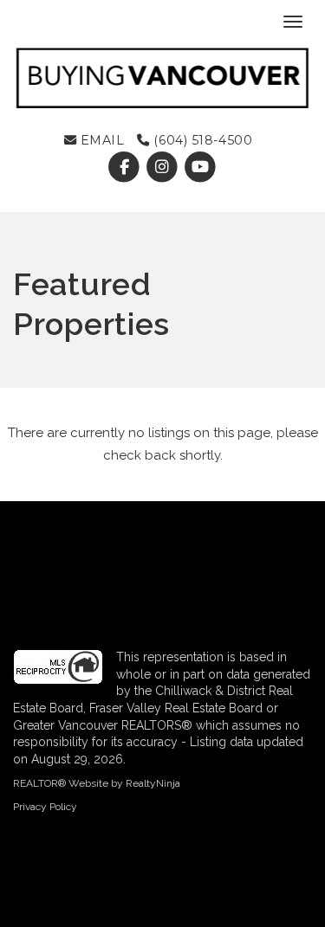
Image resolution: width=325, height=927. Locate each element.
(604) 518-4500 (201, 140)
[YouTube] (201, 168)
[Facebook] (126, 168)
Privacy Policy (45, 807)
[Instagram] (165, 168)
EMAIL (100, 140)
